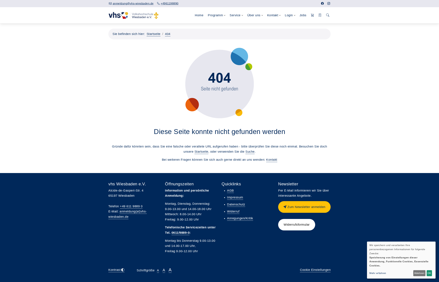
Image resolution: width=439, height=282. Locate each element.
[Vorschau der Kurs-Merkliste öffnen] (320, 15)
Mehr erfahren (377, 273)
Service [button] (235, 15)
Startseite (154, 34)
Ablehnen (419, 273)
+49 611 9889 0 (131, 206)
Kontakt (271, 159)
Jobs (303, 15)
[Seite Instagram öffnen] (329, 3)
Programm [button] (215, 15)
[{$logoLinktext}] (133, 15)
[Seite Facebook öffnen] (322, 3)
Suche (250, 151)
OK (429, 273)
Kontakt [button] (272, 15)
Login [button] (289, 15)
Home (199, 15)
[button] (313, 15)
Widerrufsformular (297, 224)
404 (167, 34)
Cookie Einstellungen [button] (315, 270)
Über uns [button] (253, 15)
